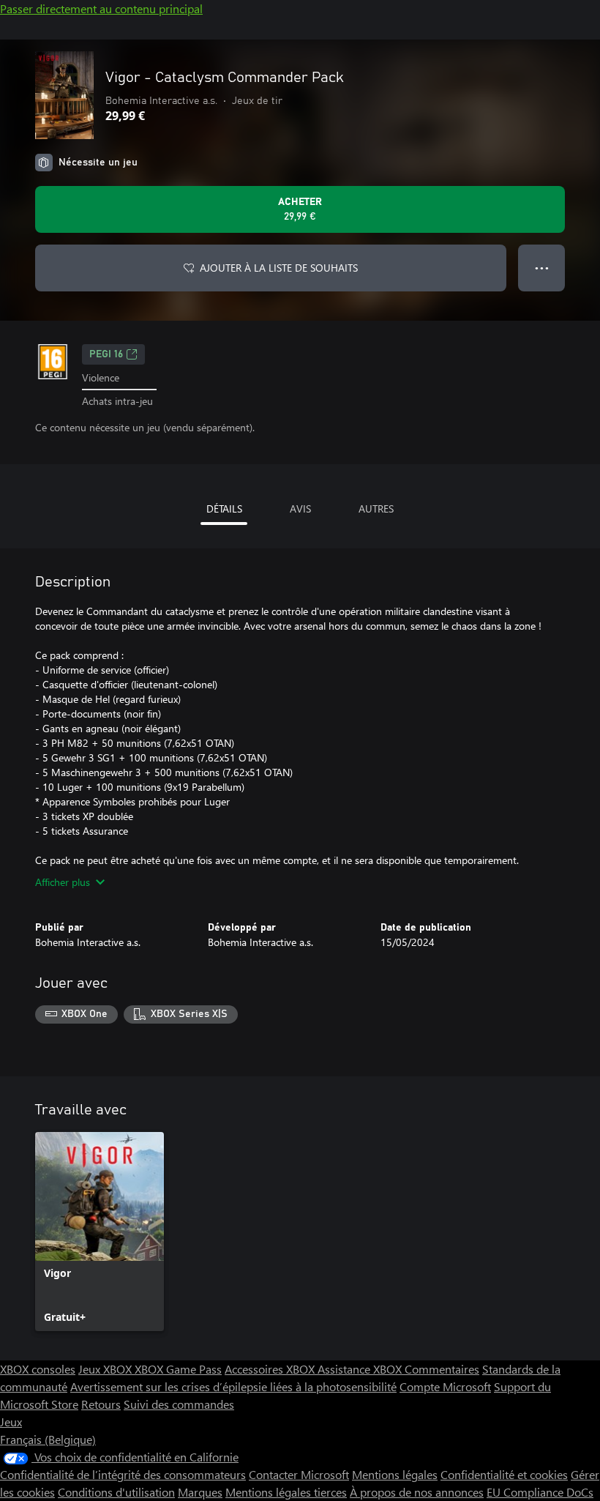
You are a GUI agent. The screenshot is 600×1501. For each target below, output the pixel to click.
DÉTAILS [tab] (224, 508)
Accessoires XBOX (271, 1369)
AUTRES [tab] (376, 508)
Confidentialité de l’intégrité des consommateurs (123, 1474)
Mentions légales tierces (286, 1492)
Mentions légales (395, 1474)
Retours (101, 1404)
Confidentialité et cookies (504, 1474)
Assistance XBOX (361, 1369)
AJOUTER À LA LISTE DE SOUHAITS (279, 268)
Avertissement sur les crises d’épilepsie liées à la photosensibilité (233, 1386)
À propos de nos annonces (417, 1492)
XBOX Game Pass (178, 1369)
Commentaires (442, 1369)
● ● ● (542, 268)
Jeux (11, 1421)
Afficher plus (62, 882)
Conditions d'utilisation (116, 1492)
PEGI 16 (106, 354)
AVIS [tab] (300, 508)
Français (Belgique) (48, 1439)
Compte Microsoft (445, 1386)
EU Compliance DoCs (540, 1492)
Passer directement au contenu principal (101, 8)
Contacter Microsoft (299, 1474)
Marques (200, 1492)
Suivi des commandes (179, 1404)
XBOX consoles (37, 1369)
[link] (99, 1231)
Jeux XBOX (106, 1369)
